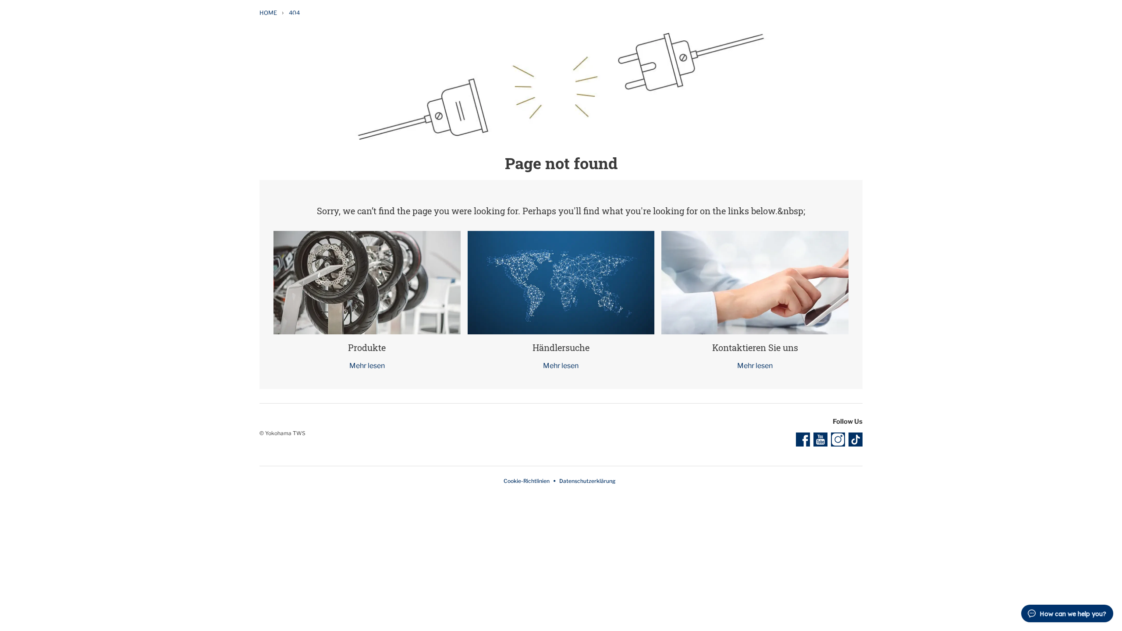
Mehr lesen (367, 366)
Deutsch (841, 17)
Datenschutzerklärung (587, 481)
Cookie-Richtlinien (527, 481)
